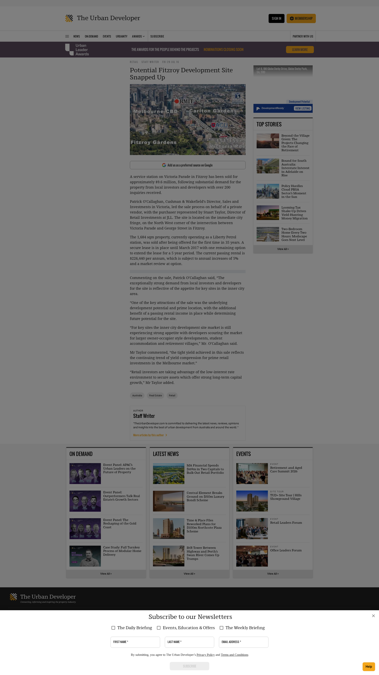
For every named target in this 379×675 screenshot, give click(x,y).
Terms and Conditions (234, 654)
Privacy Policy (206, 654)
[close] (373, 616)
